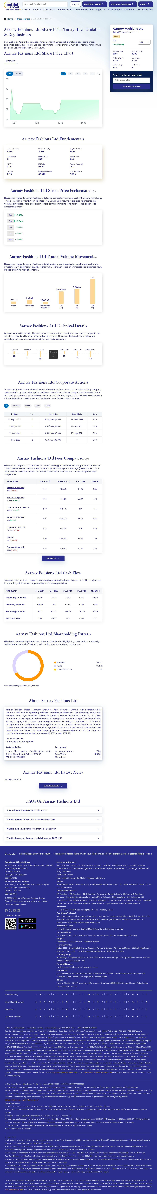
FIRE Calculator (134, 903)
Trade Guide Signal (78, 910)
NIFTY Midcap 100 (131, 884)
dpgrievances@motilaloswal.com (98, 1072)
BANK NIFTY (80, 884)
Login (74, 4)
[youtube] (14, 911)
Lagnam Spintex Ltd (16, 527)
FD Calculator (75, 894)
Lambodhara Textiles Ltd (18, 507)
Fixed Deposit (106, 868)
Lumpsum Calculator (66, 897)
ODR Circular (123, 983)
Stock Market (74, 948)
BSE (58, 973)
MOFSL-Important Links (87, 973)
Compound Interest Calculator (109, 894)
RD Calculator (89, 894)
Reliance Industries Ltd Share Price (71, 922)
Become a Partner (92, 4)
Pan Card (65, 967)
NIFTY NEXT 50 (116, 884)
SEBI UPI (143, 4)
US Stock (135, 948)
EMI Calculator (119, 897)
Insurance (67, 871)
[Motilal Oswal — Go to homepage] (12, 6)
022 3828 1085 (11, 878)
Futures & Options (104, 948)
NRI (63, 951)
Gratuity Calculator (97, 900)
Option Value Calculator (116, 903)
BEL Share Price (93, 922)
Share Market (62, 878)
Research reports (64, 929)
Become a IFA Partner (109, 935)
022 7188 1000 (11, 894)
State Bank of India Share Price (111, 916)
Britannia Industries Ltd (133, 919)
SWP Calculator (133, 897)
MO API (90, 910)
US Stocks (132, 865)
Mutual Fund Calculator (102, 897)
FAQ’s (70, 941)
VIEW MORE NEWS (51, 785)
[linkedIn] (18, 911)
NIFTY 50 (60, 884)
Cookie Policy (130, 973)
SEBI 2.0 (113, 983)
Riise (96, 910)
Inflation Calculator (81, 903)
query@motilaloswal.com (16, 875)
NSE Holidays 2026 (64, 957)
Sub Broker (145, 948)
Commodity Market (77, 878)
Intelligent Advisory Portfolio (114, 865)
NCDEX (73, 973)
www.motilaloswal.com (14, 1190)
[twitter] (10, 911)
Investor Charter (64, 983)
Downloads (94, 983)
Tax (58, 967)
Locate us (78, 941)
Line (9, 74)
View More (51, 558)
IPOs (115, 948)
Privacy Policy (136, 983)
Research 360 (62, 910)
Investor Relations (105, 973)
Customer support (91, 941)
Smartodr (105, 983)
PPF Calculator (113, 900)
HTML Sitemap (71, 986)
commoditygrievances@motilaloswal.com (22, 1100)
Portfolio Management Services (86, 868)
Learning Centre (80, 929)
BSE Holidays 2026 (80, 957)
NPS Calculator (98, 903)
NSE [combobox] (141, 42)
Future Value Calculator (77, 900)
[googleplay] (27, 926)
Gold (58, 951)
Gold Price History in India (100, 957)
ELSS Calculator (126, 900)
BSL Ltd (10, 537)
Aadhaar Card (76, 967)
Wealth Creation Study (97, 977)
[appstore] (27, 920)
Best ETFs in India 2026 (75, 961)
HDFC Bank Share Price (66, 916)
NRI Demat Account (92, 865)
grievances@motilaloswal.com (64, 1072)
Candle (18, 74)
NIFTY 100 (143, 884)
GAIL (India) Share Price (135, 916)
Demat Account (88, 948)
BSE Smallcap (92, 884)
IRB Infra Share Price (87, 919)
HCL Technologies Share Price (110, 919)
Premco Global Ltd (15, 547)
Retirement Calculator (133, 894)
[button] (25, 4)
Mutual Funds (77, 865)
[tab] (63, 73)
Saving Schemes (91, 967)
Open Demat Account (121, 4)
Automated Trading (115, 951)
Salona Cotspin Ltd (15, 497)
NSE (62, 973)
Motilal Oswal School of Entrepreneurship (105, 929)
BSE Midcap (104, 884)
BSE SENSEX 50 (66, 887)
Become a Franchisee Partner (86, 935)
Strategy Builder (106, 910)
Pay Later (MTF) (120, 868)
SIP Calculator (62, 894)
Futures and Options (96, 878)
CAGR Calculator (83, 897)
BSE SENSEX (69, 884)
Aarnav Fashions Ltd (16, 517)
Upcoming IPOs (63, 865)
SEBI (66, 973)
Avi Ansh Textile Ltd (15, 487)
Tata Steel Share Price (86, 916)
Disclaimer (119, 973)
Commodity (71, 951)
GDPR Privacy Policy (80, 983)
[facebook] (6, 911)
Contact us (61, 941)
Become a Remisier (128, 935)
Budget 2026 (62, 948)
